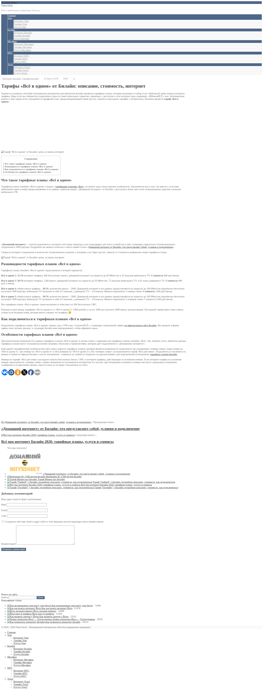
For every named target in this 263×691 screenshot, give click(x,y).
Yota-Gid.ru (7, 5)
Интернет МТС (22, 56)
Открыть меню (9, 2)
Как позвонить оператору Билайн (62, 622)
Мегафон (12, 41)
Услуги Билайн (21, 38)
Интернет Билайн (23, 32)
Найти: (5, 597)
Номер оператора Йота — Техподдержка (74, 619)
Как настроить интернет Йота (56, 608)
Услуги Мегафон (22, 50)
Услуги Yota (20, 27)
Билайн (11, 30)
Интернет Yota (21, 21)
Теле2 (10, 64)
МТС (10, 53)
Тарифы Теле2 (21, 70)
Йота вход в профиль (43, 614)
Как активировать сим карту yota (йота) (72, 605)
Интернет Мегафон (24, 44)
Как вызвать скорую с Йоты (53, 616)
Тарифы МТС (21, 58)
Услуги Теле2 (20, 73)
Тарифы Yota (20, 24)
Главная (11, 15)
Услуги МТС (20, 61)
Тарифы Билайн (22, 35)
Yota (9, 18)
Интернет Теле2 (22, 67)
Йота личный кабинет (44, 611)
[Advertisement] (131, 572)
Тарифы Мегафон (23, 47)
